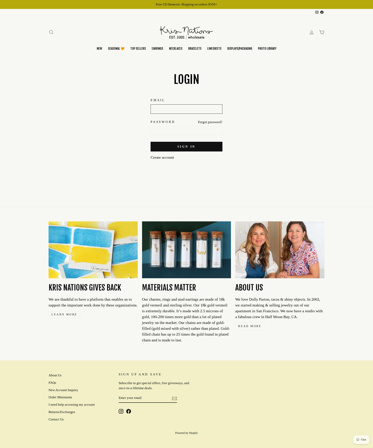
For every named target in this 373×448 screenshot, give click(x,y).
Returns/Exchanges (62, 412)
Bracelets (194, 48)
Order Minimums (60, 397)
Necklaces (175, 48)
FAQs (52, 382)
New (99, 48)
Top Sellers (138, 48)
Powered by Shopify (186, 432)
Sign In (186, 146)
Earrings (157, 48)
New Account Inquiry (63, 390)
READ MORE (249, 326)
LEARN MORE (64, 314)
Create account (162, 157)
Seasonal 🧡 (116, 48)
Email (158, 100)
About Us (55, 375)
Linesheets (214, 48)
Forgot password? (210, 122)
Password (163, 122)
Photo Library (267, 48)
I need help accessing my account (72, 404)
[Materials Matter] (186, 249)
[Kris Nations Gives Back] (93, 249)
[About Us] (279, 249)
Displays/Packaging (239, 48)
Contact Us (56, 419)
